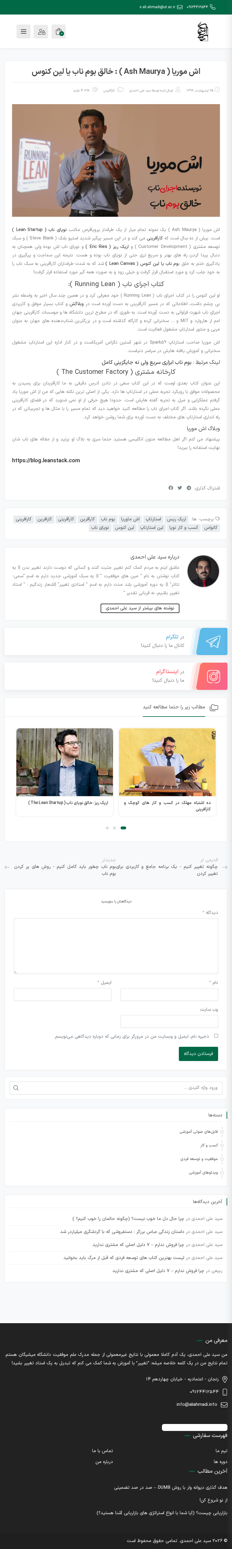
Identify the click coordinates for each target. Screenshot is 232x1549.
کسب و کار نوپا (183, 527)
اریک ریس (176, 519)
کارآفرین (87, 519)
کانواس (211, 527)
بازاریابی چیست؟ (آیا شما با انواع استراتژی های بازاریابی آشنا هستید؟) (162, 1513)
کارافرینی (23, 519)
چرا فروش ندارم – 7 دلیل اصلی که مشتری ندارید (138, 1244)
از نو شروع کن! (213, 1500)
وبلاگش (76, 304)
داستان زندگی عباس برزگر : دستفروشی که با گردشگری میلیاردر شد (122, 1231)
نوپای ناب (100, 527)
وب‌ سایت (209, 1009)
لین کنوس (124, 527)
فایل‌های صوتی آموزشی (198, 1132)
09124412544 (197, 7)
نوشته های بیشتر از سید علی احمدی (140, 608)
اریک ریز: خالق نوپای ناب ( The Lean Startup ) (68, 803)
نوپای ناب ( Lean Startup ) (39, 229)
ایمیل (104, 982)
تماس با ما (102, 1451)
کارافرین (44, 519)
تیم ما (221, 1451)
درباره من (104, 1461)
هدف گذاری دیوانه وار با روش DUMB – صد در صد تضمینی (170, 1487)
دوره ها (220, 1461)
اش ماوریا (130, 519)
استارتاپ (153, 519)
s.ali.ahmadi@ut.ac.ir (157, 7)
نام (213, 982)
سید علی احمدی (140, 90)
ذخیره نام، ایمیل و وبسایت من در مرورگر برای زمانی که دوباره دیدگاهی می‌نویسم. (131, 1036)
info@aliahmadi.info (197, 1404)
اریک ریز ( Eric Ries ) (107, 246)
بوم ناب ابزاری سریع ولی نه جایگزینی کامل (146, 362)
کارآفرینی (109, 90)
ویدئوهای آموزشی (203, 1173)
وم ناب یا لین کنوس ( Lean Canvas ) (141, 263)
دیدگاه (210, 912)
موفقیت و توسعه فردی (199, 1159)
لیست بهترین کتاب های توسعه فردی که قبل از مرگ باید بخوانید (123, 1257)
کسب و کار (209, 1145)
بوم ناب (108, 519)
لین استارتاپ (151, 527)
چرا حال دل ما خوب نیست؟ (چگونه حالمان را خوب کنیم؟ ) (128, 1218)
